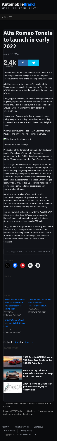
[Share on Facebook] (23, 63)
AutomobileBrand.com (26, 434)
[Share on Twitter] (33, 63)
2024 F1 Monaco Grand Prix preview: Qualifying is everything (37, 386)
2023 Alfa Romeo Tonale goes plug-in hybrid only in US (14, 323)
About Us (5, 427)
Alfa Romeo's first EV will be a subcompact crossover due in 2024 (39, 302)
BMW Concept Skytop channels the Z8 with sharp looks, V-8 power (38, 373)
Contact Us (38, 427)
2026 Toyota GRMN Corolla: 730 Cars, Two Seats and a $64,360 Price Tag (38, 360)
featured (29, 342)
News (17, 342)
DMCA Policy (9, 430)
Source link (45, 251)
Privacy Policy (26, 430)
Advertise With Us (22, 427)
